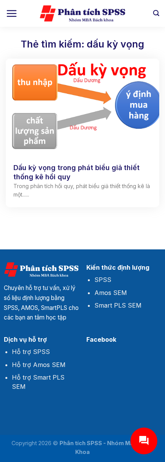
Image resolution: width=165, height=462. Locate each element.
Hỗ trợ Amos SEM (39, 365)
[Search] (156, 13)
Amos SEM (110, 293)
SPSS (102, 279)
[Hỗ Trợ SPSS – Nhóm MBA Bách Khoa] (82, 13)
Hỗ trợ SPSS (31, 352)
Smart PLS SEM (118, 305)
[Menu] (11, 13)
